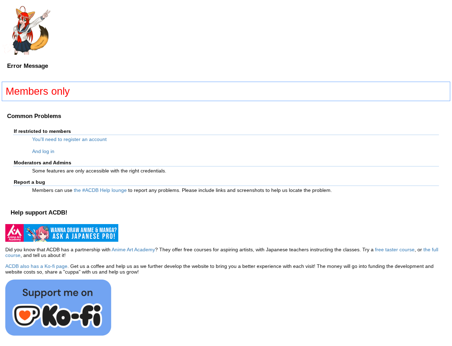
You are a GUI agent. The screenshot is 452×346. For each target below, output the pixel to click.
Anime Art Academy (133, 249)
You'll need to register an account (69, 139)
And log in (43, 151)
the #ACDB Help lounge (100, 190)
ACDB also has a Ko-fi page (36, 266)
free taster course (395, 249)
